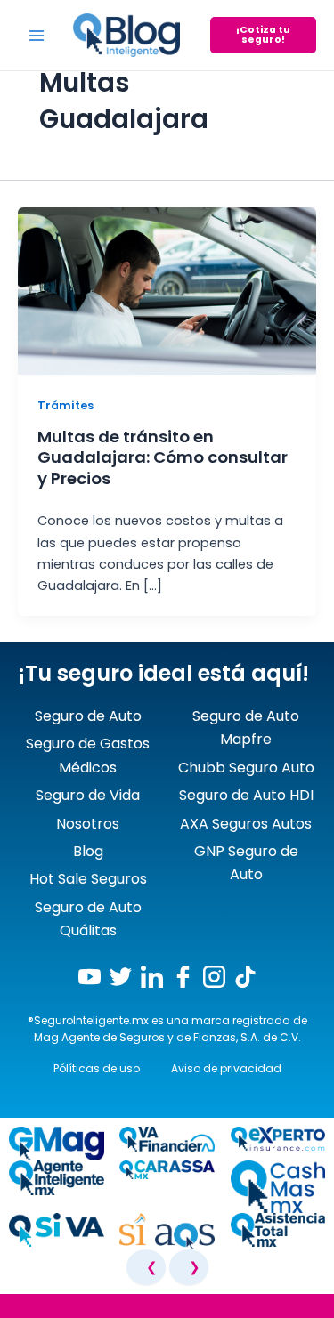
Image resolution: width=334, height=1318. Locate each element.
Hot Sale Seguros (88, 879)
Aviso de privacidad (226, 1068)
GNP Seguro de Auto (246, 863)
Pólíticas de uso (96, 1068)
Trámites (65, 405)
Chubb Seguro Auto (246, 767)
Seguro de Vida (88, 795)
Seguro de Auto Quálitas (88, 919)
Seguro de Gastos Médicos (88, 755)
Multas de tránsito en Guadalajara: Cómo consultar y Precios (162, 457)
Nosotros (87, 823)
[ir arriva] (18, 1309)
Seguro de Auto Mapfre (245, 727)
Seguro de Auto (88, 716)
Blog (88, 851)
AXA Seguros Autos (246, 823)
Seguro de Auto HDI (246, 795)
